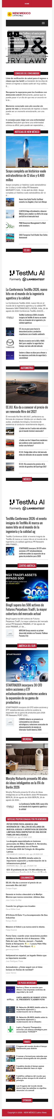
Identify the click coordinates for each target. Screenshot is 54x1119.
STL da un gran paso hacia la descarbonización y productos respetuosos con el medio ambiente (32, 331)
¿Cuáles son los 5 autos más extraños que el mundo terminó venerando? (32, 429)
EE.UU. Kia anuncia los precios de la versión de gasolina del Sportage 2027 (33, 465)
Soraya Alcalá (11, 921)
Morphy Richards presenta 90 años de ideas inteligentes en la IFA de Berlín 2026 (26, 783)
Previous (9, 34)
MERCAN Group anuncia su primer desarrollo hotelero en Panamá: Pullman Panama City (33, 633)
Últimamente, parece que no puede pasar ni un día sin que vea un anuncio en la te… (26, 96)
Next (16, 34)
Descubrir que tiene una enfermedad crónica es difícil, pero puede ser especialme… (25, 122)
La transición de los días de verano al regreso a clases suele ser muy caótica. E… (27, 82)
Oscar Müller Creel (13, 909)
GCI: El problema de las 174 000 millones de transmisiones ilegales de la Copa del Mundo (27, 871)
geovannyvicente (12, 949)
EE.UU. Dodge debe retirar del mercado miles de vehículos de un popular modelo (33, 453)
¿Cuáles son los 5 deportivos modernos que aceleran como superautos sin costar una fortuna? (33, 443)
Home (27, 4)
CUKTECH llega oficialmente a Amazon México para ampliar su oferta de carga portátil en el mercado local (33, 214)
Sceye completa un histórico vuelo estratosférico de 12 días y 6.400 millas (26, 175)
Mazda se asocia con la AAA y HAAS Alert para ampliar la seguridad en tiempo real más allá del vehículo (31, 343)
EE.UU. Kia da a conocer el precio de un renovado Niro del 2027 (27, 409)
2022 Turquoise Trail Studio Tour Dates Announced (33, 236)
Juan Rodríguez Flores (14, 961)
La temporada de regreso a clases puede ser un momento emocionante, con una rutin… (27, 110)
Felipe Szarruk (11, 930)
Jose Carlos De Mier (13, 900)
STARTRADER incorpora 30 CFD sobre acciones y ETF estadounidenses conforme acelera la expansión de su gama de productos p (26, 694)
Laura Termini (11, 973)
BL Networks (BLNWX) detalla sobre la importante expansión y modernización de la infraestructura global (26, 861)
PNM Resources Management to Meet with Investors (32, 224)
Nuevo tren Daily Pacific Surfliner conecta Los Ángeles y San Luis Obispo (33, 200)
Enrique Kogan (11, 888)
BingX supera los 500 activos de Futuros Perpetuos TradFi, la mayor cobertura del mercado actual (26, 609)
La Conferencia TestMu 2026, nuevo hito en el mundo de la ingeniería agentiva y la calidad (26, 293)
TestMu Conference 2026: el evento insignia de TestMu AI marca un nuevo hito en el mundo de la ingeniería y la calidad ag (26, 525)
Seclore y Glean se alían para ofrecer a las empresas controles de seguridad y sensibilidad (33, 355)
